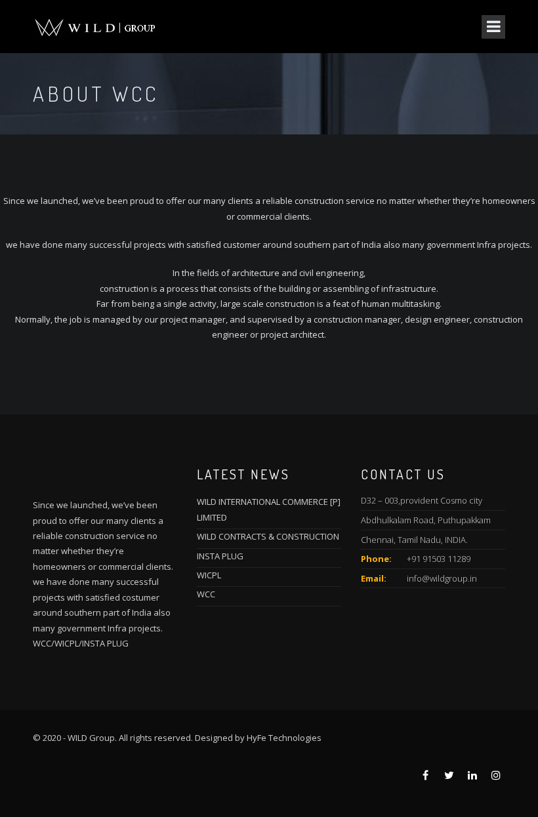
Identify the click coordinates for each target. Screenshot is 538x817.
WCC (206, 594)
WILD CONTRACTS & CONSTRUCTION (268, 536)
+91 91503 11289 (438, 559)
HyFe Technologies (284, 738)
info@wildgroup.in (442, 578)
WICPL (209, 575)
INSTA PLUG (220, 556)
